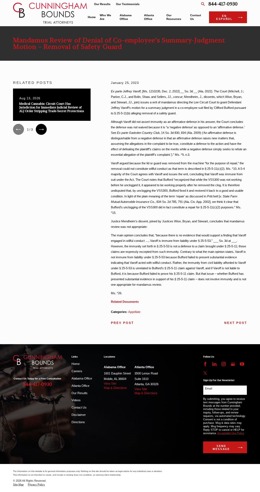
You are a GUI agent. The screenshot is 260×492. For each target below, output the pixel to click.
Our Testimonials (128, 4)
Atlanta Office (80, 385)
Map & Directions (115, 387)
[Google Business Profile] (233, 364)
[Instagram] (223, 364)
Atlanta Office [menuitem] (149, 17)
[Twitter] (205, 373)
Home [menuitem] (92, 17)
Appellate (134, 312)
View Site (110, 383)
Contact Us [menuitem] (195, 17)
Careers (77, 371)
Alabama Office (82, 378)
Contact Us (79, 407)
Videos (76, 400)
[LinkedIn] (214, 364)
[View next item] (41, 129)
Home (76, 363)
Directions (78, 422)
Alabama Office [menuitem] (126, 17)
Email (208, 388)
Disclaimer (79, 414)
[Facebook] (205, 364)
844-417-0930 (223, 4)
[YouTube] (242, 364)
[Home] (50, 13)
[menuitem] (18, 485)
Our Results (102, 4)
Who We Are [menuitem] (105, 17)
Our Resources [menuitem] (173, 17)
